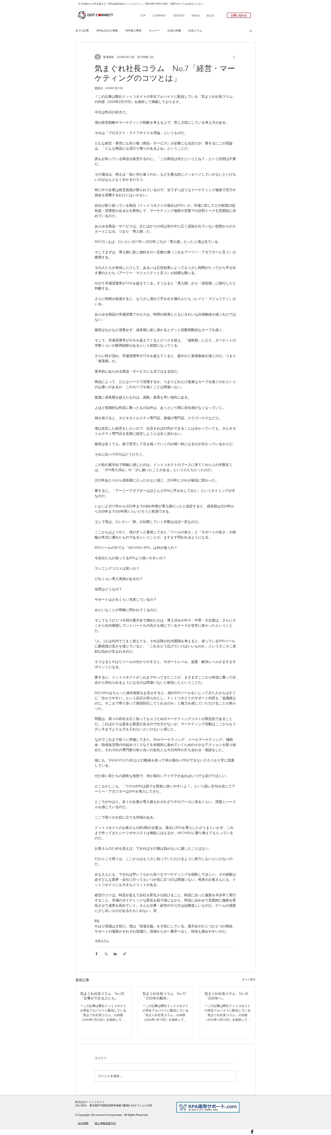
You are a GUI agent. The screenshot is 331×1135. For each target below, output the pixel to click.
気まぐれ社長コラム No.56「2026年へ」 (226, 996)
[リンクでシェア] (124, 954)
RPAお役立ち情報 (107, 30)
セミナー (154, 30)
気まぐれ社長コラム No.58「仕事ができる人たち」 (102, 996)
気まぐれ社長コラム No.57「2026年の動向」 (164, 996)
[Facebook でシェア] (96, 954)
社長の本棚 (174, 30)
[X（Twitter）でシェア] (106, 954)
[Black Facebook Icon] (252, 1132)
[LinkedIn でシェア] (115, 954)
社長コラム (195, 30)
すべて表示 (249, 979)
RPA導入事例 (133, 30)
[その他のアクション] (234, 57)
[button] (250, 30)
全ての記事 (82, 30)
